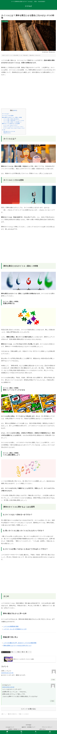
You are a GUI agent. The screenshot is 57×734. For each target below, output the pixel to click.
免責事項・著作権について (14, 729)
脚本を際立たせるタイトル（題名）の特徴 (12, 117)
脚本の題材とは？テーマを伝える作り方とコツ (17, 645)
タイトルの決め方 (6, 652)
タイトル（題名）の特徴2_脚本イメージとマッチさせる (14, 120)
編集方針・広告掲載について (28, 727)
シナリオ (29, 652)
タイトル (14, 652)
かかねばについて (10, 727)
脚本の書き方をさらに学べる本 (9, 131)
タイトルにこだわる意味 (7, 115)
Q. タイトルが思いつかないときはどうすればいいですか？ (14, 128)
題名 (20, 652)
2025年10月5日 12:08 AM (8, 687)
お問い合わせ (42, 729)
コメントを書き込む (28, 709)
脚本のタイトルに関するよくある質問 (11, 123)
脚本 (24, 652)
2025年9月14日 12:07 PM (7, 672)
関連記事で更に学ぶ (7, 132)
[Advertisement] (28, 93)
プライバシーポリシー (47, 727)
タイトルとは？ (5, 113)
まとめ (3, 129)
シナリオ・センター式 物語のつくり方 (14, 629)
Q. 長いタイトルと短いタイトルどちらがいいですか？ (13, 126)
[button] (52, 403)
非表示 (15, 110)
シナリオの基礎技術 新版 (10, 626)
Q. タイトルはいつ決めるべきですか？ (11, 125)
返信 (54, 679)
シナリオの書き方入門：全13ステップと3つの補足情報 (19, 643)
